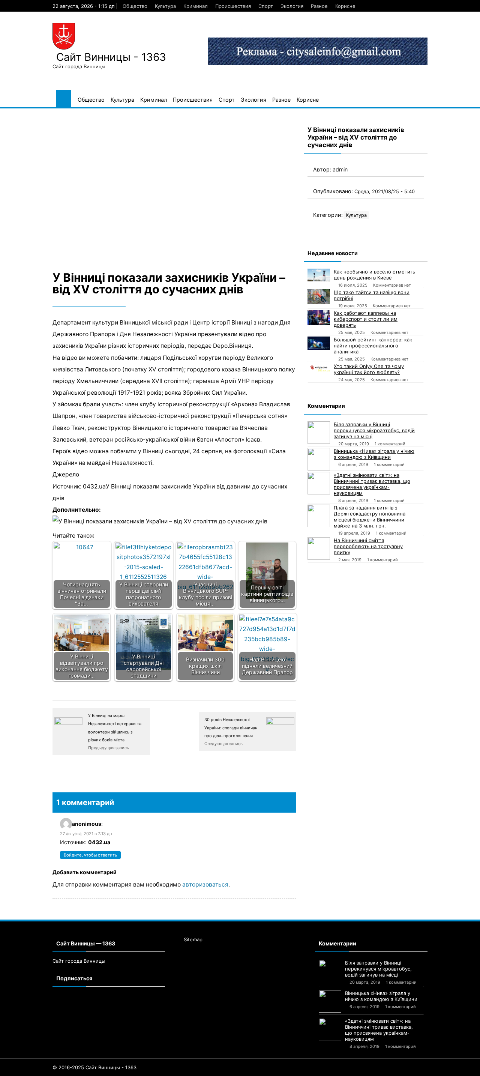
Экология (291, 6)
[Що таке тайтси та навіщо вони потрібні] (319, 296)
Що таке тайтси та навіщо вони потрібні (372, 295)
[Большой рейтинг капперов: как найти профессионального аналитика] (319, 343)
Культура (165, 6)
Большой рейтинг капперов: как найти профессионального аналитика (373, 346)
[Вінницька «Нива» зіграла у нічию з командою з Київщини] (319, 459)
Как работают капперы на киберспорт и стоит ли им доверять (366, 319)
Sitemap (193, 939)
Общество (135, 6)
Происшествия (233, 6)
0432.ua (99, 842)
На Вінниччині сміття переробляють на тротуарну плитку (368, 546)
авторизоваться (205, 884)
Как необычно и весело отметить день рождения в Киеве (374, 275)
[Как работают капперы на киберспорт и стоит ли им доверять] (319, 317)
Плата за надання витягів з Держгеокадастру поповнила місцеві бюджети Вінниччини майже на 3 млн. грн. (369, 517)
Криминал (195, 6)
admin (340, 169)
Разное (319, 6)
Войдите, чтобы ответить (90, 855)
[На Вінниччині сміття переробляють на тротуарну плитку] (319, 548)
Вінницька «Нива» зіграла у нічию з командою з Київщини (374, 454)
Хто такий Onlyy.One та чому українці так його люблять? (369, 369)
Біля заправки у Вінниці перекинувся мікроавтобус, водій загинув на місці (374, 430)
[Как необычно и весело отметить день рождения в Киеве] (319, 275)
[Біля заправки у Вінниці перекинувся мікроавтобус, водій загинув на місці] (319, 432)
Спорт (265, 6)
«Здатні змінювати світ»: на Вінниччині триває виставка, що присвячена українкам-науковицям (372, 484)
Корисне (345, 6)
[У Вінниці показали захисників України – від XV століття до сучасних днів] (174, 188)
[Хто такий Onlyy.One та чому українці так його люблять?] (319, 367)
